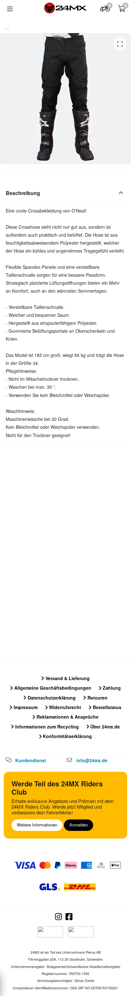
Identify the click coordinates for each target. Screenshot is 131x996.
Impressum (25, 707)
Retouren (96, 697)
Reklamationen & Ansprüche (67, 717)
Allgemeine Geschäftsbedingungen (52, 688)
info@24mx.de (91, 760)
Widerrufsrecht (64, 707)
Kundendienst (30, 760)
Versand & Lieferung (67, 678)
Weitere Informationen (37, 825)
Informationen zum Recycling (46, 726)
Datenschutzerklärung (51, 697)
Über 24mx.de (104, 726)
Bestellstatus (106, 707)
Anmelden (78, 825)
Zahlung (111, 688)
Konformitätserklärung (67, 736)
